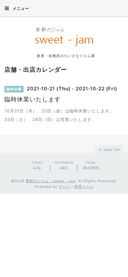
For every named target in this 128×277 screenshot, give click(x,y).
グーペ (64, 186)
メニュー (20, 8)
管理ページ (83, 186)
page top (111, 150)
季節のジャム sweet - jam (51, 181)
